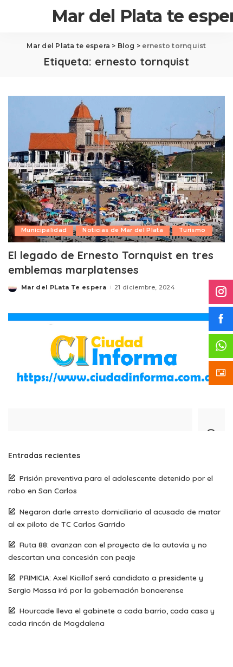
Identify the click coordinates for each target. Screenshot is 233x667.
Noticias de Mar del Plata (122, 230)
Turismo (192, 230)
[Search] (211, 419)
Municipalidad (44, 230)
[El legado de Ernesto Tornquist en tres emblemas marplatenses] (116, 169)
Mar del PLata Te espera (63, 287)
